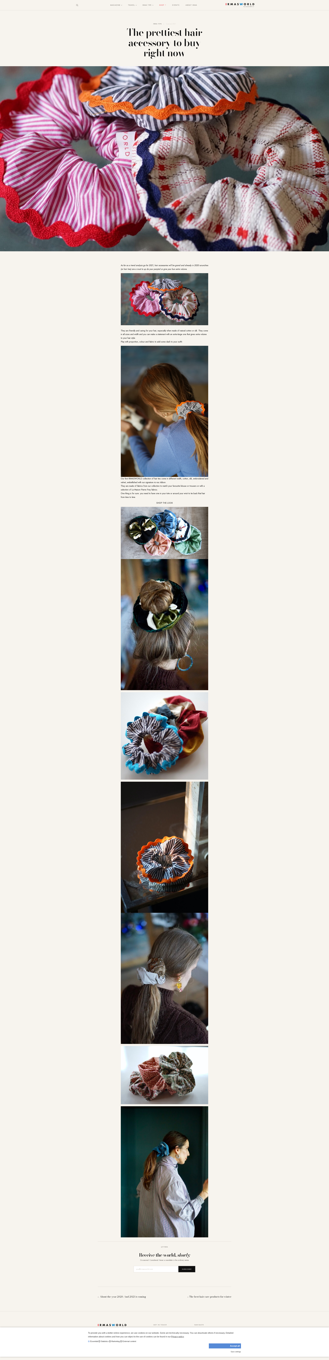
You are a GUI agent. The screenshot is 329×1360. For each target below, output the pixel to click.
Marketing (115, 1341)
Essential (94, 1341)
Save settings (236, 1352)
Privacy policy (177, 1337)
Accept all (235, 1346)
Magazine (115, 5)
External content (129, 1341)
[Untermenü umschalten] (121, 5)
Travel (131, 5)
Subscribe (187, 1269)
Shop (161, 5)
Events (175, 5)
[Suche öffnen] (77, 5)
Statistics (104, 1341)
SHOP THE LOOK (164, 502)
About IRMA (191, 5)
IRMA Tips (147, 5)
